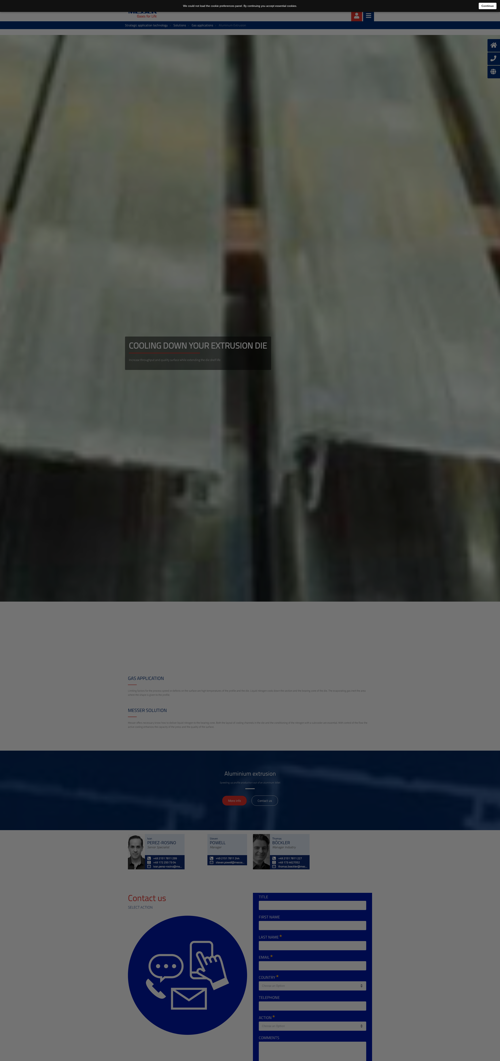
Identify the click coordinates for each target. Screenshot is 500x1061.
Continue (487, 5)
